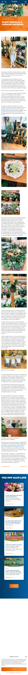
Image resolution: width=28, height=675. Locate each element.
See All (14, 585)
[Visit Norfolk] (14, 2)
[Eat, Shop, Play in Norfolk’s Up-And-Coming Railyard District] (14, 519)
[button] (26, 656)
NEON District (9, 110)
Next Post (23, 466)
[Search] (5, 2)
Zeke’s (3, 459)
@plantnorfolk (5, 370)
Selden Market (21, 445)
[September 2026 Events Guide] (14, 544)
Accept (14, 669)
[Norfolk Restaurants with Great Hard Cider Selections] (14, 494)
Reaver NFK (4, 446)
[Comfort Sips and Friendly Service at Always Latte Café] (14, 569)
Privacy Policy (18, 672)
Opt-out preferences (11, 672)
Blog (3, 28)
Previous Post (6, 466)
